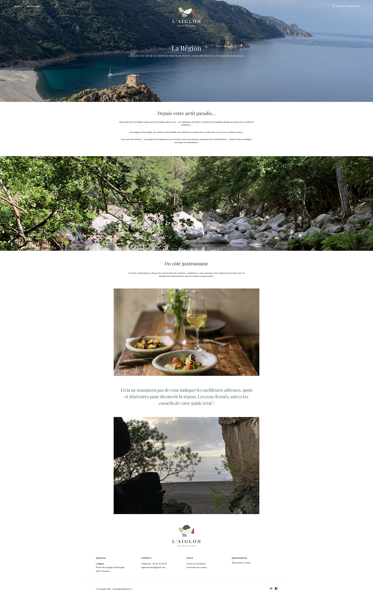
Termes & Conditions (196, 564)
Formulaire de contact (196, 567)
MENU (17, 6)
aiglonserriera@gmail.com (348, 6)
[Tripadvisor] (271, 589)
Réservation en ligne (241, 563)
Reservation (33, 6)
